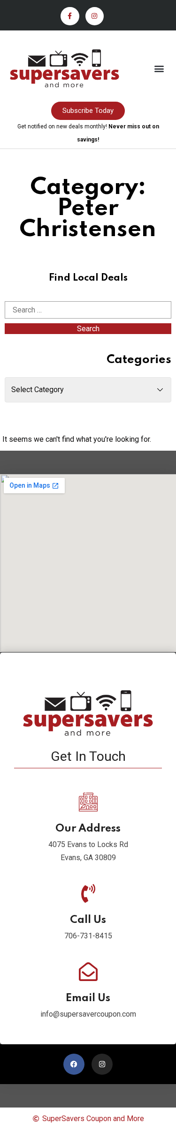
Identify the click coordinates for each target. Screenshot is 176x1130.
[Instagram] (94, 16)
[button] (159, 68)
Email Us (88, 998)
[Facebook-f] (70, 16)
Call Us (88, 920)
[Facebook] (73, 1064)
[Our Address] (88, 802)
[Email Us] (88, 972)
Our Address (88, 829)
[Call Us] (88, 893)
